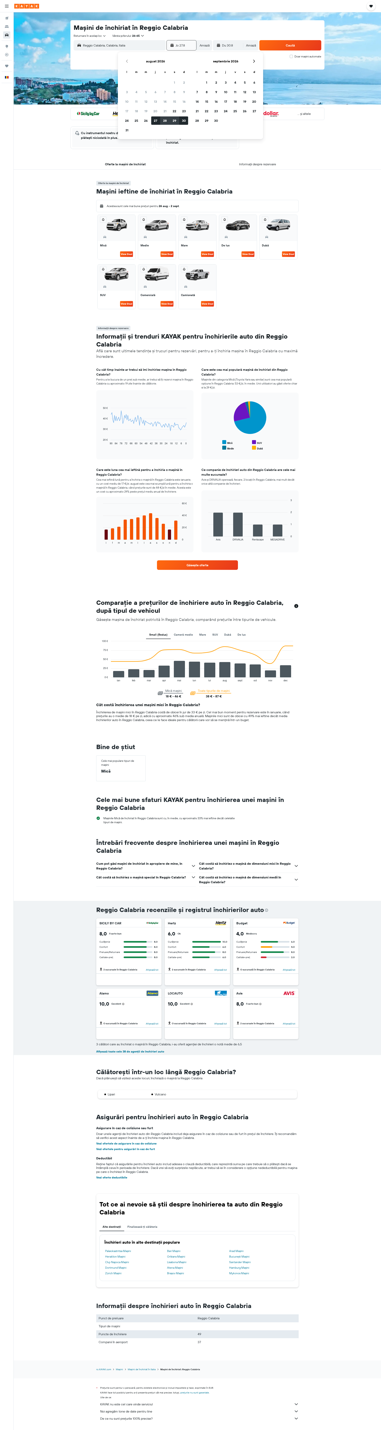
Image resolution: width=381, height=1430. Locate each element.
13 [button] (155, 102)
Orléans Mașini (176, 1256)
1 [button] (174, 82)
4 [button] (136, 92)
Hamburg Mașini (239, 1267)
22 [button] (174, 111)
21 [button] (165, 111)
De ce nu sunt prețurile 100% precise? (126, 1418)
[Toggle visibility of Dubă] (257, 448)
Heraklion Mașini (115, 1256)
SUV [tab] (215, 634)
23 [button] (184, 111)
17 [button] (126, 111)
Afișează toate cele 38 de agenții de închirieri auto (130, 1051)
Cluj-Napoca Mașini (117, 1262)
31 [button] (126, 130)
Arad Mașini (236, 1251)
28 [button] (165, 121)
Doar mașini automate (307, 56)
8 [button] (174, 92)
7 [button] (165, 92)
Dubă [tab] (227, 634)
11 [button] (136, 102)
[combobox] (90, 36)
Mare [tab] (202, 634)
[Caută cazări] (7, 27)
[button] (6, 6)
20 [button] (155, 111)
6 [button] (155, 92)
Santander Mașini (240, 1262)
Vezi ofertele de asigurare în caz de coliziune (126, 1143)
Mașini (119, 1369)
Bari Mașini (173, 1251)
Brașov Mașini (175, 1273)
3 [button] (127, 92)
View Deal (126, 254)
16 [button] (184, 102)
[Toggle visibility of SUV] (257, 442)
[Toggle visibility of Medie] (228, 448)
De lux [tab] (242, 634)
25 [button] (136, 121)
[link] (197, 565)
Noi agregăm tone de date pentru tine (126, 1411)
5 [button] (146, 92)
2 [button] (184, 82)
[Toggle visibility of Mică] (227, 442)
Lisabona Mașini (176, 1262)
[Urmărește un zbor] (7, 55)
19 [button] (145, 111)
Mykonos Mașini (239, 1273)
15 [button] (174, 102)
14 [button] (165, 102)
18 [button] (136, 111)
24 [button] (127, 121)
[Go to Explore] (7, 46)
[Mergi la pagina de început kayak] (26, 6)
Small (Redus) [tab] (158, 634)
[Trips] (7, 66)
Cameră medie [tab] (183, 634)
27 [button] (155, 121)
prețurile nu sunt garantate (194, 1392)
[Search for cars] (7, 35)
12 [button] (145, 102)
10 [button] (127, 102)
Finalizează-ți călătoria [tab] (142, 1227)
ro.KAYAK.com (103, 1369)
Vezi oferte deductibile (111, 1177)
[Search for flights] (7, 18)
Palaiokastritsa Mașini (118, 1251)
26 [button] (146, 121)
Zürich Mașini (113, 1273)
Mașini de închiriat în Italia (142, 1369)
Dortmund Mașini (115, 1267)
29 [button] (174, 121)
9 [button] (184, 92)
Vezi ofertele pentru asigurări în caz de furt (125, 1149)
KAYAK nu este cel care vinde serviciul (126, 1404)
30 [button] (184, 121)
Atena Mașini (175, 1267)
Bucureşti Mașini (239, 1256)
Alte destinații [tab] (112, 1227)
